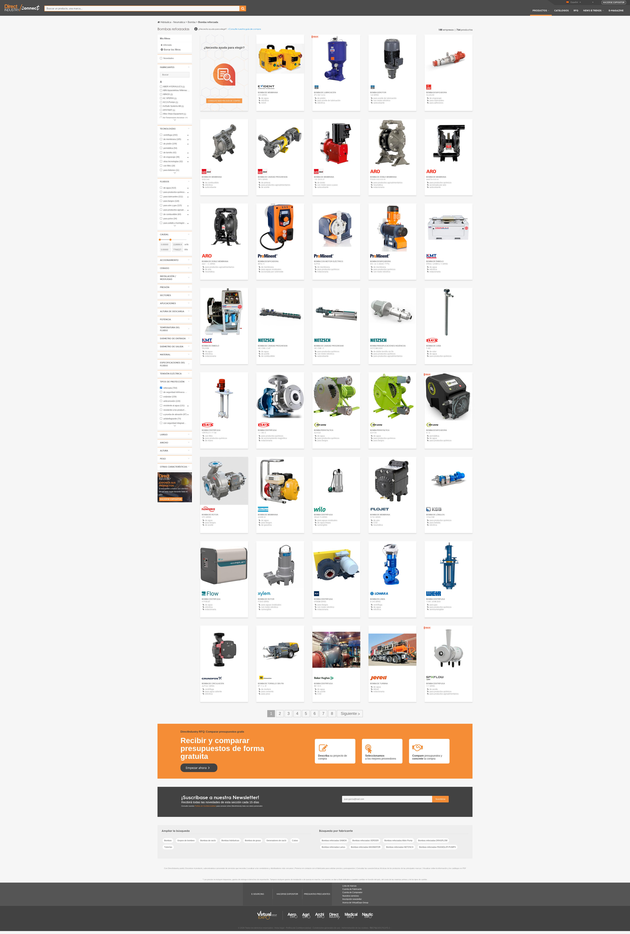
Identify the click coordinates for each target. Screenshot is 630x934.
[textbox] (142, 8)
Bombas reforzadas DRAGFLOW (432, 840)
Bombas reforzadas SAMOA (334, 840)
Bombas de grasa (253, 840)
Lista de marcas (349, 886)
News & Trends (592, 10)
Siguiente (350, 713)
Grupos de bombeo (186, 840)
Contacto (224, 462)
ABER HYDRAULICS (174, 86)
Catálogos (561, 10)
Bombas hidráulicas (230, 840)
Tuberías (168, 847)
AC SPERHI (170, 98)
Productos (540, 10)
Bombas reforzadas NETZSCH (399, 847)
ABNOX (168, 94)
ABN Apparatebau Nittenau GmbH (176, 90)
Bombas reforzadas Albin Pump (398, 840)
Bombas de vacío (208, 840)
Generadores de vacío (276, 840)
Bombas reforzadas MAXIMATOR (365, 847)
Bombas (168, 840)
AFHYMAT (169, 110)
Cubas (295, 840)
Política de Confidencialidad (205, 806)
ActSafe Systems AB (173, 106)
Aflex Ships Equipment (174, 114)
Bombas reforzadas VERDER (365, 840)
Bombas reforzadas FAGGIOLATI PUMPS (437, 847)
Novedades (168, 58)
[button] (174, 67)
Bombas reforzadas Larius (333, 847)
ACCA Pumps (170, 102)
